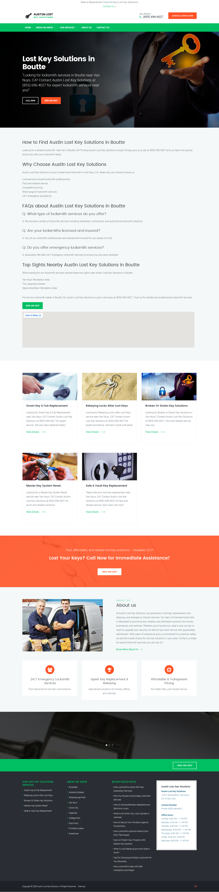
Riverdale (73, 787)
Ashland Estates (76, 792)
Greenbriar (74, 833)
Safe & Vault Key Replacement (38, 810)
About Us (87, 27)
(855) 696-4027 (153, 17)
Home (28, 27)
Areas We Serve (44, 27)
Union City (73, 807)
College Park (74, 818)
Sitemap (81, 886)
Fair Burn (73, 802)
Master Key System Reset (36, 805)
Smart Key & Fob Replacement (38, 790)
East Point (73, 823)
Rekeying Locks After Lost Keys (38, 795)
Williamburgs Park (77, 797)
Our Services (67, 27)
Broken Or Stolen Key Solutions (38, 800)
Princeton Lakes (76, 828)
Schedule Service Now (182, 15)
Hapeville (73, 812)
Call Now (30, 100)
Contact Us (108, 6)
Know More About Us (127, 649)
